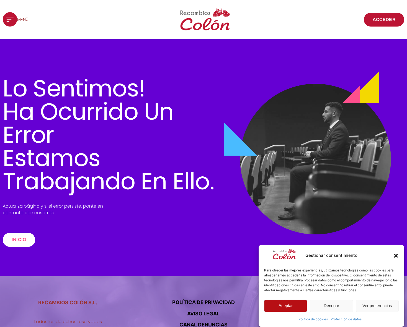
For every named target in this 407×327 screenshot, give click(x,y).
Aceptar (286, 306)
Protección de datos (346, 319)
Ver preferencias (377, 306)
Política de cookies (313, 319)
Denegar (331, 306)
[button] (396, 255)
